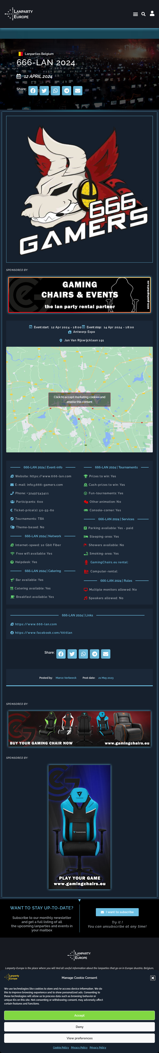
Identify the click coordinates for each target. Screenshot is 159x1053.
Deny (79, 1027)
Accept (79, 1015)
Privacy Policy (79, 1047)
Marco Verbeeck (66, 677)
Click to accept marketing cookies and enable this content (79, 399)
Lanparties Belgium (39, 54)
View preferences (80, 1038)
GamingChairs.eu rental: (109, 562)
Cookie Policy (61, 1047)
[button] (153, 978)
